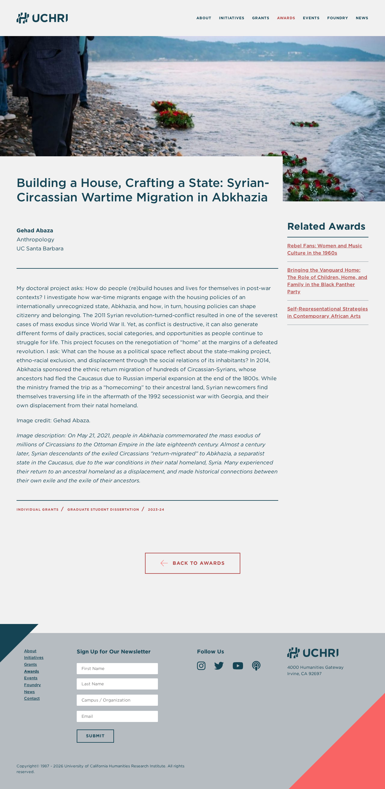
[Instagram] (201, 668)
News (362, 18)
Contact (32, 698)
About (203, 18)
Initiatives (232, 18)
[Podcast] (256, 668)
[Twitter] (219, 668)
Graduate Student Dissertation (103, 509)
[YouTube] (238, 668)
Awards (286, 18)
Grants (261, 18)
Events (311, 18)
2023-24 (156, 509)
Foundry (337, 18)
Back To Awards (199, 563)
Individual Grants (38, 509)
